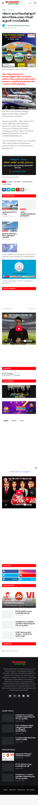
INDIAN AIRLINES (27, 181)
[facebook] (10, 571)
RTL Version (31, 790)
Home (4, 10)
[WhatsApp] (13, 189)
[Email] (22, 189)
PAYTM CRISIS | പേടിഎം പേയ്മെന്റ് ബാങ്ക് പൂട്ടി (23, 612)
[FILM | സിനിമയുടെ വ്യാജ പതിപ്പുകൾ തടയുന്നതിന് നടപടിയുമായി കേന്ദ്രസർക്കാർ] (8, 728)
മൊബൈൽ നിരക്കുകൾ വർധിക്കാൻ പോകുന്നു (23, 754)
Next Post (31, 308)
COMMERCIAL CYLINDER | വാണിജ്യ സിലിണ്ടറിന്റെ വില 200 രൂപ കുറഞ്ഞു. (25, 623)
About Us (12, 790)
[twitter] (10, 575)
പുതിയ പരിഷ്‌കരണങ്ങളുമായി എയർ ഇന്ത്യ (27, 214)
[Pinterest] (18, 189)
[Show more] (27, 189)
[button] (3, 3)
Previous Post (7, 308)
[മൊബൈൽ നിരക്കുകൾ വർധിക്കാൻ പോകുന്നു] (8, 757)
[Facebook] (4, 189)
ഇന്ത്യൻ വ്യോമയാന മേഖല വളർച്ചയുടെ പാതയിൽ (9, 235)
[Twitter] (9, 189)
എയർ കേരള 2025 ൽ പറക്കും (9, 213)
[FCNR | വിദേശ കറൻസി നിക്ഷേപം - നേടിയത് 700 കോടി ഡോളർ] (8, 635)
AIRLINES (10, 10)
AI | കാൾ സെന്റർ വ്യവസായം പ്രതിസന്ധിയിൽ (25, 738)
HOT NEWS (17, 181)
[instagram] (27, 571)
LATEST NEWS (7, 184)
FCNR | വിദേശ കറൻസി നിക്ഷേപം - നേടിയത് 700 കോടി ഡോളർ (23, 634)
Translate (17, 375)
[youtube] (27, 575)
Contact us (21, 790)
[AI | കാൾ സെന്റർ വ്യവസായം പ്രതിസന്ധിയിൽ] (8, 741)
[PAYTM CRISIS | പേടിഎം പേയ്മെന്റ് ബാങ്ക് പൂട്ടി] (8, 614)
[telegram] (28, 696)
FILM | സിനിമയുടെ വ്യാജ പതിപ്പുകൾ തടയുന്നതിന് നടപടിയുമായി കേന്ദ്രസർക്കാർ (24, 728)
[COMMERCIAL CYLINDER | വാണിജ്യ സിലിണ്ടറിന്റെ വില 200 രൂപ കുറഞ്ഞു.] (8, 625)
